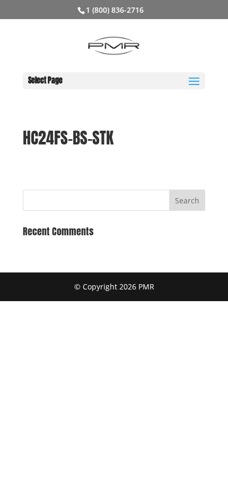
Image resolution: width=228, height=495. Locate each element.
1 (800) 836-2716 (115, 10)
